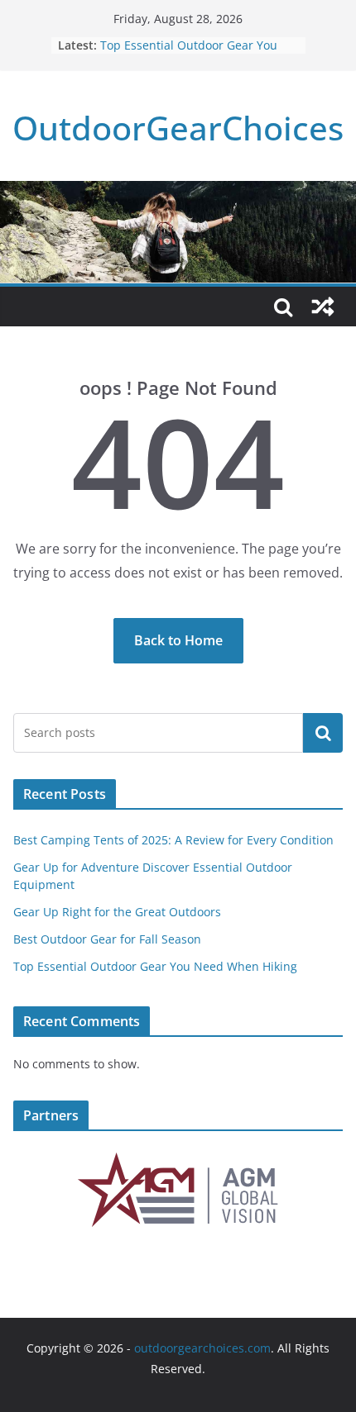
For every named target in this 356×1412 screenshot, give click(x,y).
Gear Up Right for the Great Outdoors (117, 912)
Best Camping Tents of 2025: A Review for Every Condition (173, 840)
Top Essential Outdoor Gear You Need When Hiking (188, 53)
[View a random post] (323, 306)
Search (323, 733)
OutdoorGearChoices (178, 127)
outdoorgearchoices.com (202, 1348)
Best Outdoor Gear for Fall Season (107, 939)
